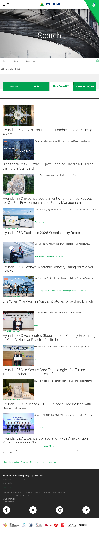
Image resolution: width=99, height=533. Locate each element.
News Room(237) (61, 86)
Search (16, 61)
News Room (30, 61)
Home (5, 61)
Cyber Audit (7, 483)
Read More (48, 446)
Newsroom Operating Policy (14, 480)
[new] (6, 510)
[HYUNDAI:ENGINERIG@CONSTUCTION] (50, 4)
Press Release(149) (85, 86)
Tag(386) (14, 86)
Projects (38, 86)
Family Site (7, 487)
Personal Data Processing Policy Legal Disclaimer (23, 476)
